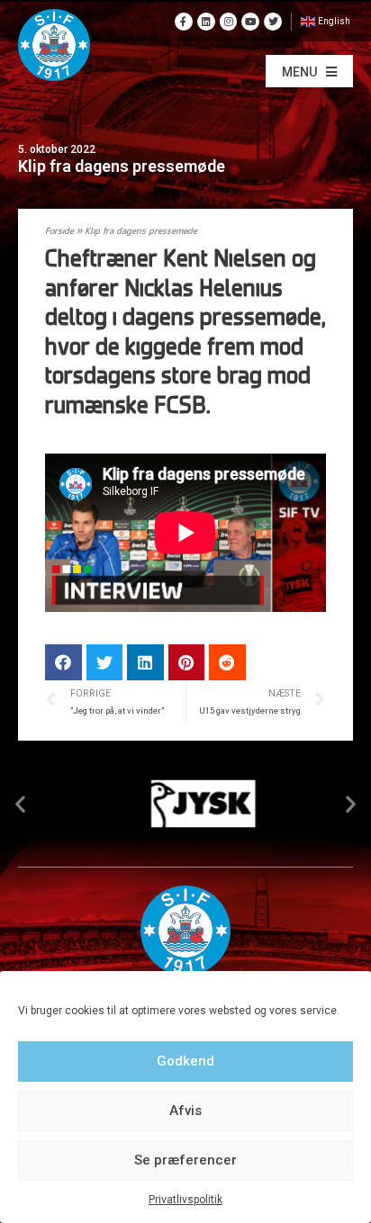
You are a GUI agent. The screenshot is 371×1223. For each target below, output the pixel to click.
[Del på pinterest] (186, 662)
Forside (59, 232)
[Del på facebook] (63, 662)
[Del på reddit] (227, 662)
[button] (309, 71)
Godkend (185, 1061)
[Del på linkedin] (145, 662)
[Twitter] (273, 22)
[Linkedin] (206, 22)
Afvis (185, 1110)
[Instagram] (229, 22)
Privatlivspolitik (185, 1199)
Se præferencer (185, 1160)
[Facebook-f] (184, 22)
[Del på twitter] (104, 662)
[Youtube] (250, 22)
